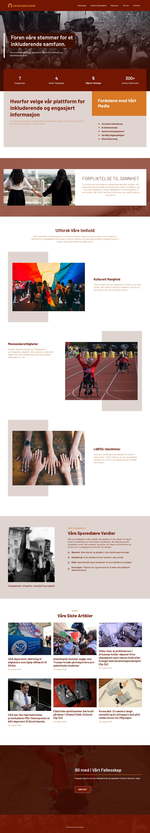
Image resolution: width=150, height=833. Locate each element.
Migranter (115, 5)
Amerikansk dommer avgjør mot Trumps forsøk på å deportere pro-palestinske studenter (74, 662)
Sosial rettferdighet (99, 5)
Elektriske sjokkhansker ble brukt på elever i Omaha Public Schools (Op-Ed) (73, 714)
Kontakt (136, 5)
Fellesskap (82, 5)
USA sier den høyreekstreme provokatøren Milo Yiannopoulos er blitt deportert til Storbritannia (29, 718)
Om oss (126, 5)
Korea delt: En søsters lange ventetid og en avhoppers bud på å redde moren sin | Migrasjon (119, 714)
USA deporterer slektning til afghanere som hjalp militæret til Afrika (27, 662)
